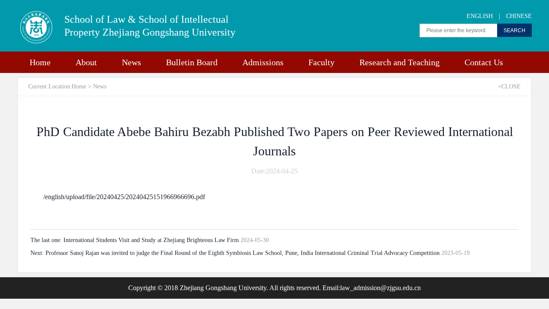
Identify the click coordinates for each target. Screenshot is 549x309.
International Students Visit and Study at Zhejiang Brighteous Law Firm (152, 240)
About (86, 62)
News (131, 62)
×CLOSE (509, 86)
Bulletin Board (191, 62)
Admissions (263, 62)
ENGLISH (480, 16)
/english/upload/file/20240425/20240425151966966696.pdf (124, 196)
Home (40, 62)
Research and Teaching (399, 62)
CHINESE (519, 16)
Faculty (321, 62)
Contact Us (484, 62)
